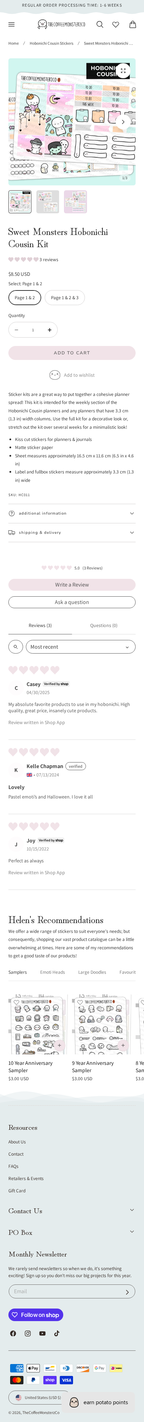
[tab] (19, 201)
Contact (15, 1154)
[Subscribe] (127, 1292)
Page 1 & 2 (25, 297)
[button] (11, 24)
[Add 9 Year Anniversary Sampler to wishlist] (80, 1002)
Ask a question (72, 602)
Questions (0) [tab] (103, 625)
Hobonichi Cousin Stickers (51, 43)
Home (13, 43)
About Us (17, 1142)
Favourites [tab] (130, 972)
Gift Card (17, 1190)
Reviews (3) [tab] (40, 625)
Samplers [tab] (17, 972)
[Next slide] (123, 122)
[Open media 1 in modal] (123, 70)
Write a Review (72, 584)
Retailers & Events (26, 1178)
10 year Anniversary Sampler (30, 1066)
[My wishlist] (115, 24)
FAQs (13, 1166)
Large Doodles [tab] (92, 972)
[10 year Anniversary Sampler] (38, 1024)
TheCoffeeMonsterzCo (40, 1412)
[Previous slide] (20, 122)
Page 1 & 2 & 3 (65, 297)
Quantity (16, 315)
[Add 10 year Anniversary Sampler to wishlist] (16, 1002)
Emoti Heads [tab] (52, 972)
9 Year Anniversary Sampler (93, 1066)
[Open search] (15, 647)
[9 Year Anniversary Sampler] (102, 1024)
